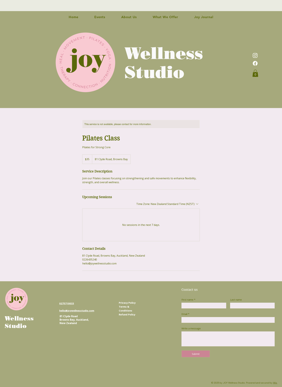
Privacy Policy (127, 302)
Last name (236, 299)
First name (188, 299)
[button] (255, 73)
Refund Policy (127, 314)
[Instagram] (255, 55)
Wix (275, 382)
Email (185, 314)
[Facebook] (255, 63)
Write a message (191, 328)
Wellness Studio (164, 62)
